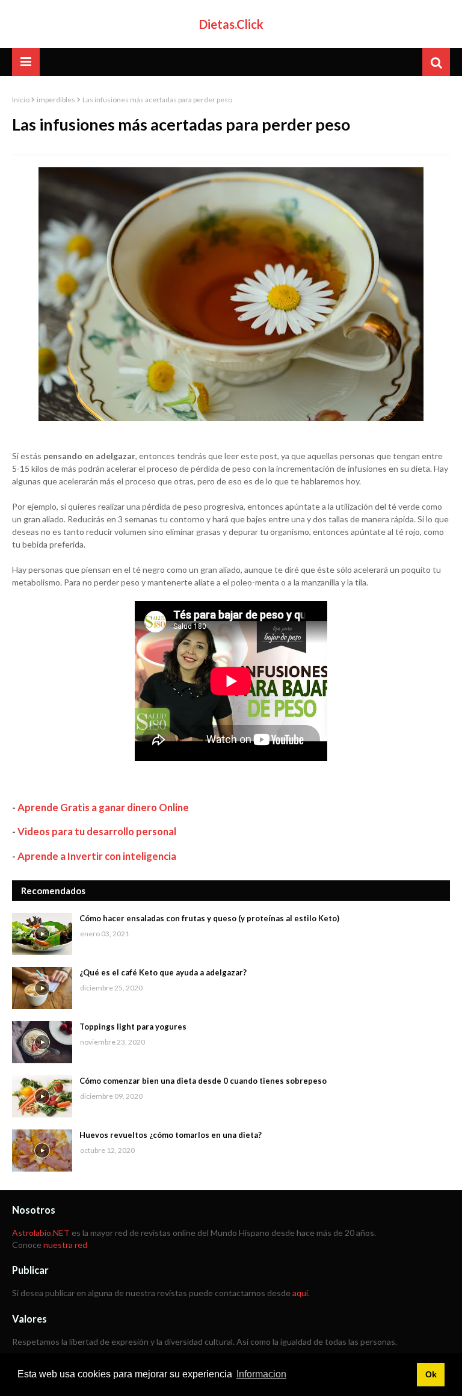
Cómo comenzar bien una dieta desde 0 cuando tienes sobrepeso (203, 1081)
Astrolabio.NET (41, 1233)
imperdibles (56, 99)
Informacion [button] (261, 1374)
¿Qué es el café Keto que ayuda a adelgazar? (163, 972)
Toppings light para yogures (132, 1026)
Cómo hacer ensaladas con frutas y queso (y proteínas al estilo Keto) (209, 918)
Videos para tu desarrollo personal (96, 831)
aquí (300, 1293)
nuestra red (65, 1245)
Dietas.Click (231, 24)
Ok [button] (431, 1374)
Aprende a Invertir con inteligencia (96, 856)
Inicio (20, 99)
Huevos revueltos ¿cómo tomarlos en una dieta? (170, 1135)
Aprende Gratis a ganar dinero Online (103, 807)
